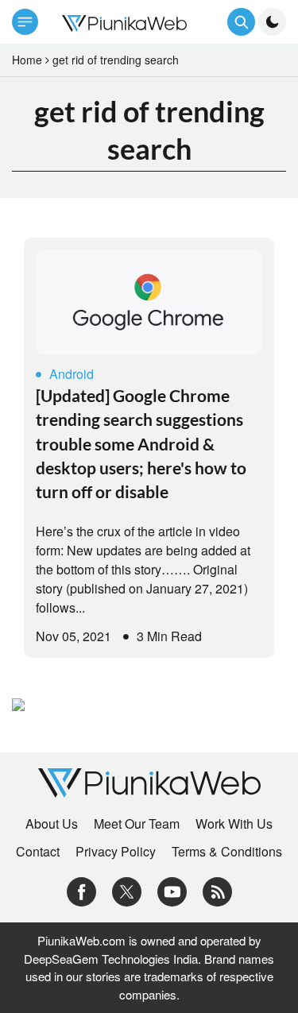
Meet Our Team (137, 824)
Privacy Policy (115, 852)
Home (27, 60)
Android (71, 374)
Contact (38, 852)
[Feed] (217, 890)
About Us (51, 824)
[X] (126, 890)
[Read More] (149, 302)
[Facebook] (81, 890)
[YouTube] (172, 890)
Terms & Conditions (227, 852)
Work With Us (234, 824)
